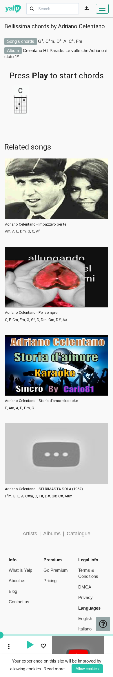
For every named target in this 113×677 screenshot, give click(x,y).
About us (17, 580)
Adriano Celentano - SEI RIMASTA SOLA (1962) (44, 489)
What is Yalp (20, 570)
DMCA (84, 586)
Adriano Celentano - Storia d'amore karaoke (41, 401)
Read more (54, 668)
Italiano (85, 628)
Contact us (19, 601)
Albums (52, 533)
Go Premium (55, 570)
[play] (30, 645)
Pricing (50, 580)
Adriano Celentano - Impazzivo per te (35, 224)
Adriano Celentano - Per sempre (31, 313)
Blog (13, 591)
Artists (30, 533)
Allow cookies (87, 669)
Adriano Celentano (81, 26)
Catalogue (78, 533)
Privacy (85, 597)
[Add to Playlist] (43, 647)
